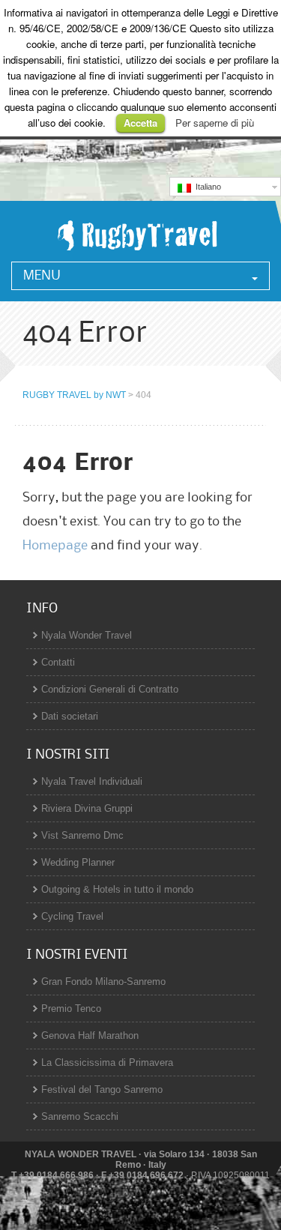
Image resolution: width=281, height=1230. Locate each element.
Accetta (140, 122)
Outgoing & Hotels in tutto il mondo (117, 889)
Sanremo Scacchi (79, 1116)
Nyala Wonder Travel (86, 635)
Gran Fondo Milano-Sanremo (103, 981)
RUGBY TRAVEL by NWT (74, 395)
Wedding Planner (78, 862)
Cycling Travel (72, 916)
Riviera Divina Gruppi (87, 808)
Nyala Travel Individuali (91, 781)
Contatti (58, 662)
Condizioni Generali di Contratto (109, 689)
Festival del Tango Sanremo (102, 1089)
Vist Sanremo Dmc (82, 835)
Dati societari (69, 716)
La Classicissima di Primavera (107, 1062)
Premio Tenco (71, 1008)
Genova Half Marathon (90, 1035)
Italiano (206, 186)
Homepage (55, 546)
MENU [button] (42, 276)
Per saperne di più (214, 122)
